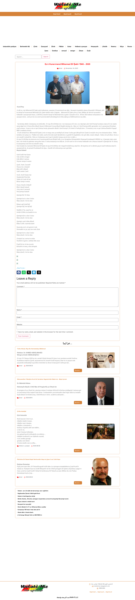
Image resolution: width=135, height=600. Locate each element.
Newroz (113, 46)
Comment (21, 286)
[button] (19, 272)
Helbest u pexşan (81, 46)
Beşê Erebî (56, 14)
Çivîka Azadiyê (21, 411)
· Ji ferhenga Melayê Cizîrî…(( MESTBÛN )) (29, 515)
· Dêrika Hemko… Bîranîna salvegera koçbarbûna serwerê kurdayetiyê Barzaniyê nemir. (43, 499)
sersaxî (64, 51)
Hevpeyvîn (94, 46)
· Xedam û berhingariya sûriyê (26, 496)
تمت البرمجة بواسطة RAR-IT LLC (67, 597)
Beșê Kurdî (78, 14)
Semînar (55, 51)
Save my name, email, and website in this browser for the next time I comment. (45, 332)
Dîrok (53, 46)
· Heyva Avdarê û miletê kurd (25, 501)
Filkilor (61, 46)
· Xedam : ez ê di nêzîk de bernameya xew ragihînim (32, 491)
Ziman (81, 51)
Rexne (129, 46)
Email (19, 317)
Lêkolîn (104, 46)
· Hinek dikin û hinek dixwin (25, 512)
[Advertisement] (67, 30)
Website (19, 324)
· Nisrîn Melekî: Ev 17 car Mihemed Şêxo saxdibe (31, 507)
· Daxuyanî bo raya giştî (24, 504)
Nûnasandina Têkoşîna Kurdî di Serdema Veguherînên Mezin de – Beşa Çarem (42, 379)
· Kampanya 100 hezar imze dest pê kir (28, 510)
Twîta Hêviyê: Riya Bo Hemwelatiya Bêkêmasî (31, 349)
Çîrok (35, 46)
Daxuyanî (44, 46)
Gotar (69, 46)
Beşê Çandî (67, 14)
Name (19, 310)
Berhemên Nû (25, 46)
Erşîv (89, 51)
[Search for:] (28, 57)
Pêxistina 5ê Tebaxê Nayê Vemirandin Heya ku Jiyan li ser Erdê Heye (38, 459)
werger (72, 51)
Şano (46, 51)
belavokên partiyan (9, 46)
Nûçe (122, 46)
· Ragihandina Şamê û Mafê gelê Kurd (28, 493)
